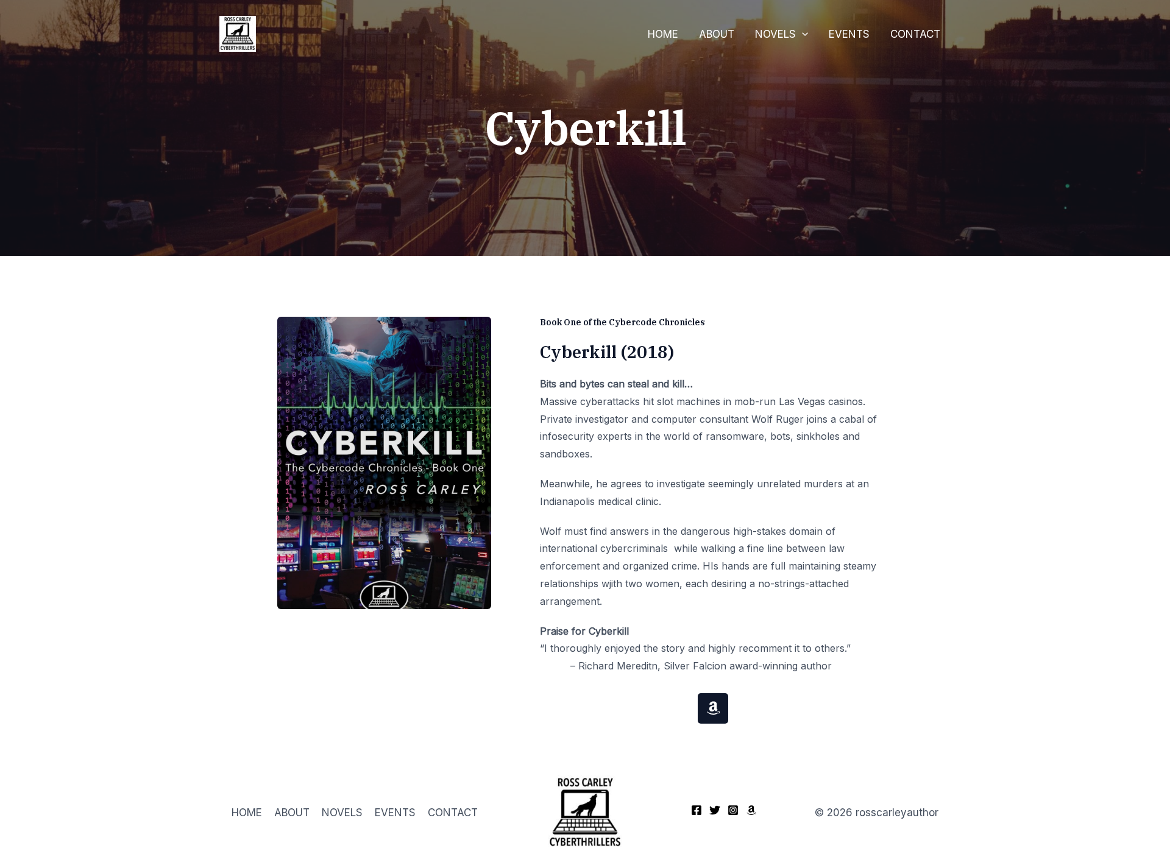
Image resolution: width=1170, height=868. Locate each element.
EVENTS (849, 34)
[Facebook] (696, 810)
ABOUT (716, 34)
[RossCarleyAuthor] (237, 33)
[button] (802, 34)
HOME (663, 34)
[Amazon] (751, 810)
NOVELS (775, 34)
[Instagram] (733, 810)
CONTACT (915, 34)
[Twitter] (714, 810)
